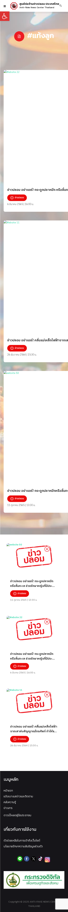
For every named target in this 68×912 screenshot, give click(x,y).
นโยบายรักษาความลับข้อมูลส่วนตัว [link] (23, 846)
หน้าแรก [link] (8, 790)
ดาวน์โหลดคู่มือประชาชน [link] (17, 815)
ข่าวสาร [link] (8, 808)
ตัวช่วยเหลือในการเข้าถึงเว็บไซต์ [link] (22, 840)
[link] (4, 16)
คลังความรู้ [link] (10, 802)
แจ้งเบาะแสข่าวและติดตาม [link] (18, 796)
